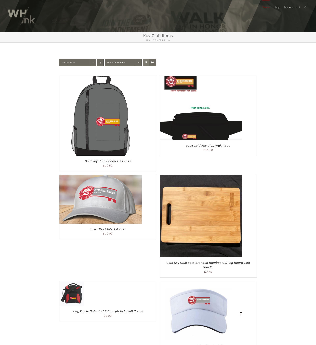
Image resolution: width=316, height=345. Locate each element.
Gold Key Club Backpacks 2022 (108, 161)
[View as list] (152, 62)
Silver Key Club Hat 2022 (108, 229)
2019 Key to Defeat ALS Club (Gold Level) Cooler (108, 311)
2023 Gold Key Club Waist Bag (208, 145)
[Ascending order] (100, 62)
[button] (305, 7)
